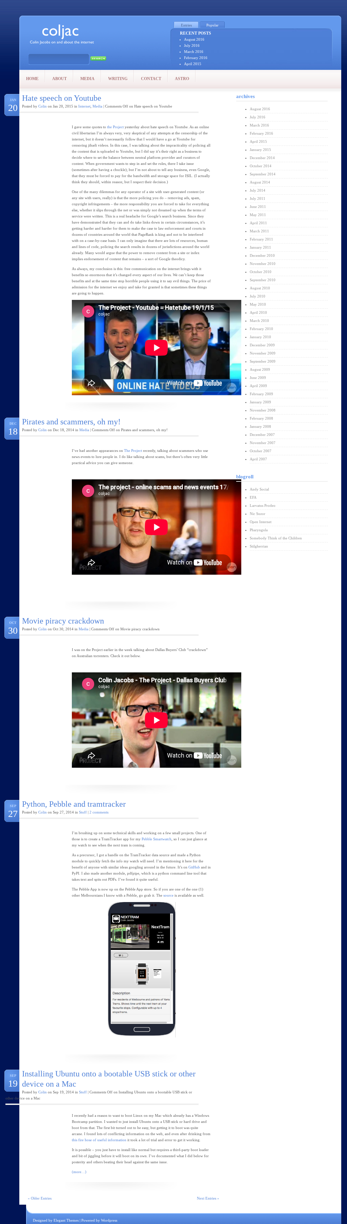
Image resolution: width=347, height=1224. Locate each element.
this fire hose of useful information (99, 1140)
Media (87, 78)
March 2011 (259, 231)
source (168, 895)
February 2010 (261, 329)
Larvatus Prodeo (262, 505)
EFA (253, 497)
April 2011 (258, 223)
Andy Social (259, 489)
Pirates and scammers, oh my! (71, 421)
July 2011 (257, 198)
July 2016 (192, 45)
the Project (115, 127)
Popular (212, 25)
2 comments (98, 812)
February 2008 (261, 418)
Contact (151, 78)
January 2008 (260, 426)
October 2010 (260, 272)
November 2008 (262, 410)
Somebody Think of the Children (276, 538)
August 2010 (260, 288)
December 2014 (262, 158)
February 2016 (195, 58)
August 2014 (260, 182)
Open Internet (260, 522)
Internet (84, 106)
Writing (117, 78)
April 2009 (258, 386)
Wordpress (109, 1220)
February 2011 (261, 239)
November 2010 (262, 264)
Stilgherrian (259, 546)
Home (32, 78)
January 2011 (260, 247)
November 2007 (262, 443)
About (59, 78)
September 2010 (262, 280)
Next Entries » (208, 1198)
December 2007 (262, 435)
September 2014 (262, 174)
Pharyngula (259, 530)
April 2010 (258, 312)
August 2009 (260, 369)
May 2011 (258, 215)
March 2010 (259, 321)
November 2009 (262, 353)
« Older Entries (40, 1198)
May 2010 (258, 304)
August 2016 (194, 39)
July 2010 (257, 296)
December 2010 (262, 255)
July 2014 (257, 190)
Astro (182, 78)
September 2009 (262, 361)
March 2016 (193, 52)
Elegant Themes (66, 1220)
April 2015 (192, 64)
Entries (186, 25)
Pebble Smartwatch (156, 839)
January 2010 (260, 337)
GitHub (194, 867)
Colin (42, 106)
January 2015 (260, 150)
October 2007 (260, 451)
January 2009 (260, 402)
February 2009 (261, 394)
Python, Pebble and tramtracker (74, 804)
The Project (133, 450)
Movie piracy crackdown (63, 620)
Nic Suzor (257, 514)
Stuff (83, 812)
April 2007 (258, 459)
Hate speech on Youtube (61, 98)
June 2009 (258, 378)
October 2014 (260, 166)
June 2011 (258, 207)
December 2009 (262, 345)
